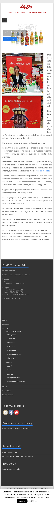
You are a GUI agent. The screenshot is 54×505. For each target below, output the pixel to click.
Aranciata (11, 339)
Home (4, 320)
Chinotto (11, 346)
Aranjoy (10, 366)
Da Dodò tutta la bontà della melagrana (17, 456)
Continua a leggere (10, 39)
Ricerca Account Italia (11, 469)
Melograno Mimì (13, 377)
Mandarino (11, 350)
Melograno (11, 335)
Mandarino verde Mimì (16, 381)
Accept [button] (22, 501)
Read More (32, 501)
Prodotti (5, 328)
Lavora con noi (8, 395)
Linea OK (8, 363)
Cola (9, 370)
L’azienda (5, 324)
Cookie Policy (7, 428)
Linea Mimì (9, 374)
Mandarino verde (14, 354)
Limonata (11, 342)
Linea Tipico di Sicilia (13, 331)
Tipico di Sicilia (43, 170)
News (4, 387)
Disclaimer (26, 428)
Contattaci (6, 391)
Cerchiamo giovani (9, 452)
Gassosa (10, 358)
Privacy (17, 428)
